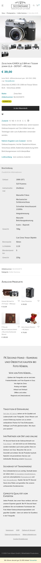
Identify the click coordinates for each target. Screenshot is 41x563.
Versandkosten (10, 81)
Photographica (11, 13)
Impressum (10, 530)
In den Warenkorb (20, 108)
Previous (2, 29)
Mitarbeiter (28, 459)
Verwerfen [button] (33, 560)
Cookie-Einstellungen (20, 539)
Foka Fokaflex (26, 301)
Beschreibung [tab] (7, 168)
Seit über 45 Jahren (10, 413)
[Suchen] (34, 5)
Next (38, 29)
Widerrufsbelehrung (29, 534)
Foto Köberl (7, 444)
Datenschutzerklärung (12, 534)
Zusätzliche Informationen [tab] (12, 172)
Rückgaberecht (26, 477)
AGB (17, 530)
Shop (3, 13)
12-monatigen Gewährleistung (24, 474)
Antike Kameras (22, 13)
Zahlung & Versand (28, 530)
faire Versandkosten (10, 480)
